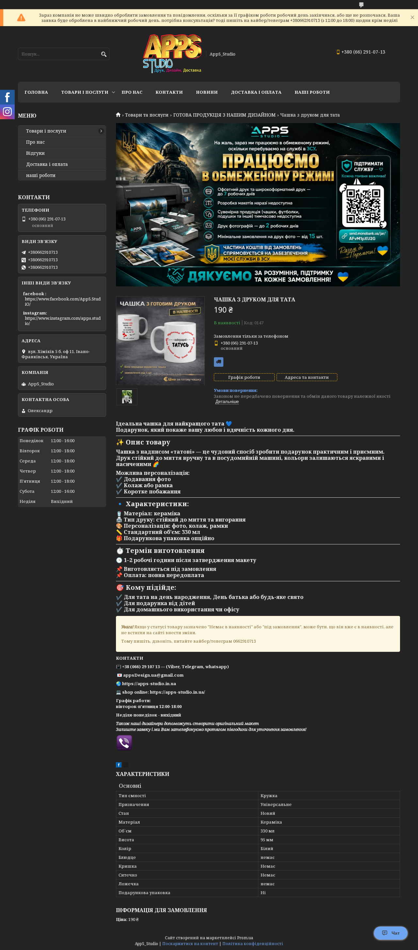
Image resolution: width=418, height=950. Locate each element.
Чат (396, 933)
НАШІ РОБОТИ (312, 92)
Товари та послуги (147, 115)
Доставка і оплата (47, 164)
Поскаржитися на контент (190, 943)
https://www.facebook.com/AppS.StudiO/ (63, 301)
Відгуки (35, 153)
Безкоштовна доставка (218, 362)
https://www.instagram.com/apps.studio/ (63, 320)
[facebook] (118, 766)
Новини (207, 92)
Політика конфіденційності (252, 943)
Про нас (131, 92)
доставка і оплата (256, 92)
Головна (36, 92)
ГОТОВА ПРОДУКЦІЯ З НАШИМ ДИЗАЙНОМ (224, 115)
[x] (125, 766)
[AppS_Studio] (172, 53)
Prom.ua (245, 938)
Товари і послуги (84, 92)
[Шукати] (103, 54)
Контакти (169, 92)
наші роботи (41, 175)
